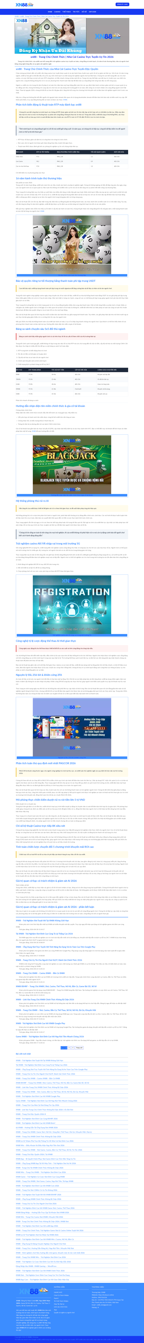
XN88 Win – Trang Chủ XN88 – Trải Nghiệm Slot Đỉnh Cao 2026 (41, 1172)
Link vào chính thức (60, 1307)
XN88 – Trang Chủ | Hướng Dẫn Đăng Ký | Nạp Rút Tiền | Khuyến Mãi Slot (45, 1248)
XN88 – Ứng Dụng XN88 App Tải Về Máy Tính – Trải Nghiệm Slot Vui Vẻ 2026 (46, 1163)
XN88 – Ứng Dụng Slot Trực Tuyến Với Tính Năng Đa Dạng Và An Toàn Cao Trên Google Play (55, 947)
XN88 (65, 100)
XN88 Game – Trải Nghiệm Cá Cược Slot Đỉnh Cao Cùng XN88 (40, 1177)
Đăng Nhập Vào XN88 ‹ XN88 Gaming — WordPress (36, 1266)
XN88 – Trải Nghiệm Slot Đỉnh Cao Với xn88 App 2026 (37, 1226)
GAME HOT (58, 1292)
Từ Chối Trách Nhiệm (61, 1301)
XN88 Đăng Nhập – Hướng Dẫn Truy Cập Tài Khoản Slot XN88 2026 (42, 1213)
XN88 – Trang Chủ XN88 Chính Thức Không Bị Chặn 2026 (38, 1137)
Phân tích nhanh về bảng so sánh (27, 400)
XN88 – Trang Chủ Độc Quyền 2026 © (31, 1114)
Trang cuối (79, 1048)
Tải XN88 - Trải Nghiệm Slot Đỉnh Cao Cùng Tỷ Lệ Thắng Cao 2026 (44, 934)
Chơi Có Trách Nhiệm (61, 1295)
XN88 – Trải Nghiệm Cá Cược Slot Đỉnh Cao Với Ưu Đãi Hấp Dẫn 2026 (43, 1262)
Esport (56, 1298)
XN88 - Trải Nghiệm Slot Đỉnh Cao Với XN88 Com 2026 (37, 1186)
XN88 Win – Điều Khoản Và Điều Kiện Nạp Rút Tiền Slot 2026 (40, 1145)
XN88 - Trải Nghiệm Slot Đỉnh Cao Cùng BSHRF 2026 (37, 1119)
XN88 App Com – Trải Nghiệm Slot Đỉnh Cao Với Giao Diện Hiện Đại (42, 1280)
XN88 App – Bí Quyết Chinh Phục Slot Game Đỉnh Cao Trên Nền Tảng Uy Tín (46, 1159)
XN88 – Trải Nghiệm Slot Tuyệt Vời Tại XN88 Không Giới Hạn (42, 921)
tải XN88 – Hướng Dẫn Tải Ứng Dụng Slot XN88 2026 (37, 1128)
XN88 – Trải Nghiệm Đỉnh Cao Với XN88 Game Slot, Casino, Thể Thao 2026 (45, 1208)
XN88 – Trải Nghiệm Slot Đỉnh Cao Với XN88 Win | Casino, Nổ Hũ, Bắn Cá (45, 1239)
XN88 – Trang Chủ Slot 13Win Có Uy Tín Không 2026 (36, 1190)
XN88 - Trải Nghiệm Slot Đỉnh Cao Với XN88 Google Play (40, 1023)
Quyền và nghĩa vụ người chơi (64, 1312)
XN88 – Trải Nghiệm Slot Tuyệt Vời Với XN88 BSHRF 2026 (38, 1195)
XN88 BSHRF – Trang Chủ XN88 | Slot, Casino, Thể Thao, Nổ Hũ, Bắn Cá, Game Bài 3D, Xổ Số (56, 986)
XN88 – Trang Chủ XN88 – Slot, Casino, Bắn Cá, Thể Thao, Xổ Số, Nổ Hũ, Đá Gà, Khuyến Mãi (56, 1010)
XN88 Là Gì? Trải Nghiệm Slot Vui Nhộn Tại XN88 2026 (37, 1235)
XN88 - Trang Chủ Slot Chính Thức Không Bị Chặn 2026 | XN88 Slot (42, 1222)
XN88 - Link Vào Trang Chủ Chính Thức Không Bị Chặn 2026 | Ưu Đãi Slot (44, 1110)
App (55, 1310)
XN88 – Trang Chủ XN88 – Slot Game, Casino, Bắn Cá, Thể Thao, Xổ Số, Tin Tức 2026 (49, 1150)
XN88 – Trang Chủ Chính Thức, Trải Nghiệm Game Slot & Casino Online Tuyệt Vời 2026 (49, 1230)
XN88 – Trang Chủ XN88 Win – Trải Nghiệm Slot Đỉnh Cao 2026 (41, 1257)
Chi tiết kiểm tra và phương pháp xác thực (30, 173)
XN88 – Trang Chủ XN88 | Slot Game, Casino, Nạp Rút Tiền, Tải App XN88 (44, 1181)
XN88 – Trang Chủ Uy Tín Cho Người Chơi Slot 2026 (36, 1204)
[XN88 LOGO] (24, 4)
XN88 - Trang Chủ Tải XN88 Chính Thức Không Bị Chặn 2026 (39, 1168)
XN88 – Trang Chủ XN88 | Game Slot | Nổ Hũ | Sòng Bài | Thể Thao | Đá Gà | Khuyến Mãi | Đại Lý (54, 1132)
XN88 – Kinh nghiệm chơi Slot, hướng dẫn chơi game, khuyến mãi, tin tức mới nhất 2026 (50, 1253)
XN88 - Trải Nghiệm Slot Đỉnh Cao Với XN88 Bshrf (35, 1123)
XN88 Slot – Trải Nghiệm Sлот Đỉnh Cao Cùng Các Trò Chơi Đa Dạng (43, 1275)
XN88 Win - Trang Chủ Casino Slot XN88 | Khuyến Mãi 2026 (39, 1217)
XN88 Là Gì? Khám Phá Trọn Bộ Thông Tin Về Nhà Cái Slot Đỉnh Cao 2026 (44, 1141)
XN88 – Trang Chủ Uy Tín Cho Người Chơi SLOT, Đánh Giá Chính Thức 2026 (49, 960)
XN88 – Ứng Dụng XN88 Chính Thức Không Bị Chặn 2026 (38, 1199)
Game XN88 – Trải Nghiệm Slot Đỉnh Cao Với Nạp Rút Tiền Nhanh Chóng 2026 (50, 1037)
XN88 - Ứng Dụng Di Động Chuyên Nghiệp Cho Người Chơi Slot (41, 1244)
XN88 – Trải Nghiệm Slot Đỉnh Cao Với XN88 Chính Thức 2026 (40, 1271)
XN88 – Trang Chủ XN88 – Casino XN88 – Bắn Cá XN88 (40, 973)
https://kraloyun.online (106, 1295)
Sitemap (35, 1337)
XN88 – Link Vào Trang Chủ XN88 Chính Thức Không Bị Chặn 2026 (45, 1000)
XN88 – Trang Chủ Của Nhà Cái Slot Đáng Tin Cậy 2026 (37, 1105)
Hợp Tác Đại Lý (59, 1304)
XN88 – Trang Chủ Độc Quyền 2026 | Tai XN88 (34, 1154)
